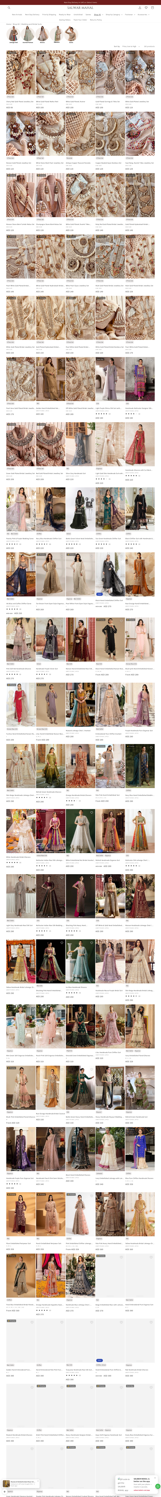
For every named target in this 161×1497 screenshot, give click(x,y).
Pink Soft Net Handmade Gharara (18, 669)
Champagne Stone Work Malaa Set (49, 224)
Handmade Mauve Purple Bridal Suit (109, 991)
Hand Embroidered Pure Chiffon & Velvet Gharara (108, 1370)
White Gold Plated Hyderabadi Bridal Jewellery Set (49, 286)
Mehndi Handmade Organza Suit (108, 860)
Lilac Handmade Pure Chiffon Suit (108, 1052)
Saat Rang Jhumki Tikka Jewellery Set (139, 163)
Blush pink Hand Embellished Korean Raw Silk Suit (139, 669)
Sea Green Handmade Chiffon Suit (108, 539)
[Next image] (33, 72)
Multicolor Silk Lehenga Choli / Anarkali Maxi (136, 860)
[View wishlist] (146, 7)
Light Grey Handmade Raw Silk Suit (19, 925)
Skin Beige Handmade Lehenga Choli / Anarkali (20, 795)
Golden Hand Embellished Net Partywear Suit (47, 408)
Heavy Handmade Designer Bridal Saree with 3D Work (78, 1435)
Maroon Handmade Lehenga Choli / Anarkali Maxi (138, 925)
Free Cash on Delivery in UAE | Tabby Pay (80, 2)
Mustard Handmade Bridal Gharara (19, 1435)
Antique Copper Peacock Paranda (78, 163)
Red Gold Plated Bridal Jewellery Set (49, 473)
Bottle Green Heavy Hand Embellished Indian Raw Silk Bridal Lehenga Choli (80, 1117)
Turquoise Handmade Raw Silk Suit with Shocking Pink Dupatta (79, 1370)
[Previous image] (9, 72)
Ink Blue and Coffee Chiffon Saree (18, 604)
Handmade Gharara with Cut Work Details (138, 470)
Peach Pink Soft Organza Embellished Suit (50, 1056)
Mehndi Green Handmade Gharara (48, 792)
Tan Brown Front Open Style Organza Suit (50, 604)
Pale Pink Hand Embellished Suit (108, 795)
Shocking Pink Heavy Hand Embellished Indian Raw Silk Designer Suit (80, 925)
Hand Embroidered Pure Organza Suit (139, 1305)
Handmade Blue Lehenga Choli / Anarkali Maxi (78, 1305)
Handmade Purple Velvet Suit (47, 669)
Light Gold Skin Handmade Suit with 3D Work (109, 473)
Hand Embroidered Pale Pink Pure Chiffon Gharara (48, 1370)
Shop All (16, 24)
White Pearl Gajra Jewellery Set (77, 286)
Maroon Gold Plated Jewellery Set (18, 163)
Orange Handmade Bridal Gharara (78, 795)
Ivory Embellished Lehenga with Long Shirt (109, 1178)
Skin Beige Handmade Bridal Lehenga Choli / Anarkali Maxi (139, 991)
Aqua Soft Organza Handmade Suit (109, 1435)
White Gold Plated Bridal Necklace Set (110, 347)
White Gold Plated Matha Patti (47, 102)
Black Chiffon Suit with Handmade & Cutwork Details (139, 539)
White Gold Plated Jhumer (75, 102)
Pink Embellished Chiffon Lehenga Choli (78, 1243)
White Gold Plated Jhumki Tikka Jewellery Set (78, 224)
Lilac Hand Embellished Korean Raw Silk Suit (49, 734)
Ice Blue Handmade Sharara (76, 987)
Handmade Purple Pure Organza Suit (20, 1178)
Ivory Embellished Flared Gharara (137, 1056)
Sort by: (117, 46)
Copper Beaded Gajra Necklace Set (108, 163)
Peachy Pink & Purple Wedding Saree (19, 539)
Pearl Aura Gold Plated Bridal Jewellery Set (20, 408)
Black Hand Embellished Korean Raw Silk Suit (109, 669)
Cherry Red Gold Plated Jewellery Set (19, 102)
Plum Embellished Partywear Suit (18, 1243)
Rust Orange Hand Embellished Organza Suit (136, 604)
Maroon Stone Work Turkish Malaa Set (20, 224)
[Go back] (5, 1491)
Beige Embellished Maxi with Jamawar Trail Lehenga (110, 1305)
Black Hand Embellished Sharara (78, 1175)
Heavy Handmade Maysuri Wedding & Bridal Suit (109, 1117)
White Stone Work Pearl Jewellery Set (50, 163)
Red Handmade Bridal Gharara (136, 1370)
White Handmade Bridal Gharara (18, 857)
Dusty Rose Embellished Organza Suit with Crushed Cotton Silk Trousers (139, 1435)
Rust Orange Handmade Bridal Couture (50, 1114)
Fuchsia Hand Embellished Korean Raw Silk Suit (20, 734)
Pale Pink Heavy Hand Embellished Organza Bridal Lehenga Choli (108, 1243)
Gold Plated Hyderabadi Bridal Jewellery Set (136, 224)
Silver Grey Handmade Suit (76, 473)
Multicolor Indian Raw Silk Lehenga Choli (49, 860)
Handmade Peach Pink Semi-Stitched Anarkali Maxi (50, 1178)
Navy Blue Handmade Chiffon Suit (49, 539)
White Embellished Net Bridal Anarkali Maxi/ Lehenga (80, 860)
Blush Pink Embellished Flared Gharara (20, 1117)
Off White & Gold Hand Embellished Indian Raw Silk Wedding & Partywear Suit (109, 925)
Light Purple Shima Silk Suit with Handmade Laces (108, 408)
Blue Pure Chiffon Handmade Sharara (139, 1178)
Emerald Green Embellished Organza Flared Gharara (79, 1056)
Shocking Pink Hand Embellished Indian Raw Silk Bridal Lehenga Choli (50, 991)
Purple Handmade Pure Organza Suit (139, 731)
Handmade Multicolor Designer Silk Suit (138, 408)
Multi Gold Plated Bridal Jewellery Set (109, 286)
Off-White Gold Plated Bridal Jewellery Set (80, 408)
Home (8, 24)
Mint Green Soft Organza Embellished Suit (20, 1056)
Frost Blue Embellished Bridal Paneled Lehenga (20, 1305)
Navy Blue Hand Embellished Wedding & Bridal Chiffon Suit (139, 795)
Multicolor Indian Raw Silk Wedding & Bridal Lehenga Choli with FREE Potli (50, 925)
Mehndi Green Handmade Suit (136, 1117)
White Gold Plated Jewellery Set (137, 102)
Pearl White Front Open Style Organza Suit (80, 604)
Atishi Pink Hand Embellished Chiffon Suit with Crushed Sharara (50, 1435)
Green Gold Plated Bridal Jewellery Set (20, 473)
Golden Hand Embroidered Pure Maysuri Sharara (18, 1370)
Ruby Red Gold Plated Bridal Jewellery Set (110, 224)
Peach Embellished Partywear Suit (48, 1243)
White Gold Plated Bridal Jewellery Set (20, 347)
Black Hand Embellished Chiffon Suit (109, 600)
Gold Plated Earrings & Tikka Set (108, 102)
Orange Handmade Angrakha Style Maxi (49, 1305)
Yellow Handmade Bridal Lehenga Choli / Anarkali (20, 987)
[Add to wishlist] (32, 53)
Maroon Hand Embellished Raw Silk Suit (79, 669)
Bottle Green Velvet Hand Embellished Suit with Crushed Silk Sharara (80, 539)
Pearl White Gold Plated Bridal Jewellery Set (17, 286)
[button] (9, 7)
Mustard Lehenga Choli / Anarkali (78, 731)
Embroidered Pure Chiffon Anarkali (108, 734)
